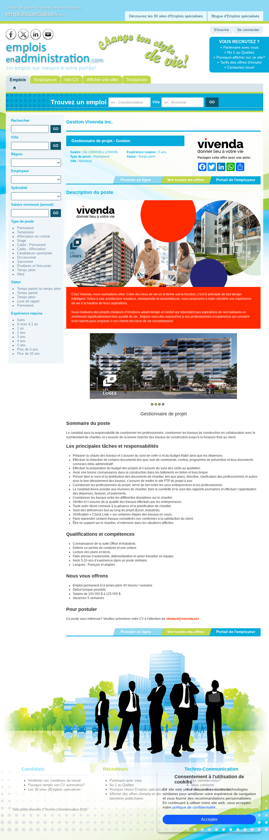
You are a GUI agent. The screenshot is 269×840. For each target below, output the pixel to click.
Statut (15, 282)
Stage (21, 241)
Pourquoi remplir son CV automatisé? (56, 785)
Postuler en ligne (136, 180)
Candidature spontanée (34, 253)
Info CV (72, 80)
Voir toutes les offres (185, 180)
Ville (156, 102)
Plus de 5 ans (27, 349)
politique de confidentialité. (194, 807)
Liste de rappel (28, 301)
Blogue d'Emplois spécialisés (235, 16)
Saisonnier (25, 262)
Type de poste (22, 221)
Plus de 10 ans (28, 353)
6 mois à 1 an (27, 324)
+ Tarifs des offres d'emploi (239, 62)
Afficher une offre (102, 80)
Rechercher (20, 120)
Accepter (209, 819)
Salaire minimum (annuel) (32, 205)
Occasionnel (26, 257)
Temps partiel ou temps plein (39, 289)
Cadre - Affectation (31, 249)
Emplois (18, 80)
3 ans (21, 337)
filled (20, 274)
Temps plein (26, 270)
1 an (20, 328)
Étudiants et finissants (34, 266)
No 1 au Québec (122, 785)
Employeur (20, 171)
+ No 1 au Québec (239, 52)
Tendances (136, 80)
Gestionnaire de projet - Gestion (100, 140)
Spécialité (19, 188)
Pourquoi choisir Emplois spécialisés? (138, 789)
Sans (21, 320)
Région (17, 154)
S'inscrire (221, 30)
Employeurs (45, 80)
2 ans (21, 332)
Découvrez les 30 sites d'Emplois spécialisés (166, 16)
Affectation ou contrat (33, 236)
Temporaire (25, 232)
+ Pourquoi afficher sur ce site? (239, 57)
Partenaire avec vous (126, 780)
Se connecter (248, 30)
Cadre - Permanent (31, 245)
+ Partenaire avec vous (239, 47)
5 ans (21, 345)
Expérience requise (26, 313)
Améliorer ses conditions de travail (54, 780)
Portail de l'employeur (235, 180)
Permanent (25, 228)
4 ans (21, 341)
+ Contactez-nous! (239, 67)
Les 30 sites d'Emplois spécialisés (54, 789)
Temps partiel (27, 293)
